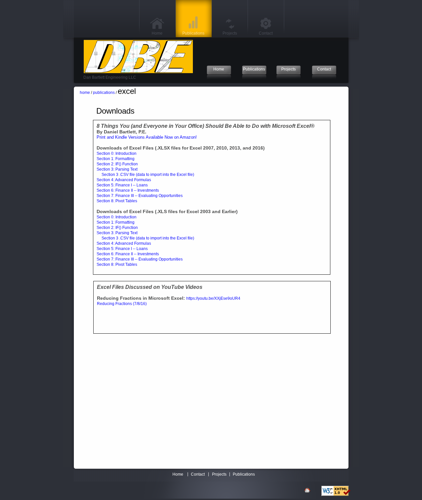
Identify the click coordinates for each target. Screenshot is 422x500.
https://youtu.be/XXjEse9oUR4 (213, 298)
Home (157, 33)
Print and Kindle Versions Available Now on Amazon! (147, 137)
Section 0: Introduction (116, 153)
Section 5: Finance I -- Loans (122, 185)
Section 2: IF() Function (117, 164)
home (85, 92)
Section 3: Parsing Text (117, 169)
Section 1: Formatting (116, 158)
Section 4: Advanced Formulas (124, 180)
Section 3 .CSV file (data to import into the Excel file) (148, 174)
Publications (193, 33)
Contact (266, 33)
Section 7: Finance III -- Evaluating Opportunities (140, 195)
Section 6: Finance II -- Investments (128, 190)
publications (104, 92)
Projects (230, 33)
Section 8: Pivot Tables (117, 201)
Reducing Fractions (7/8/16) (122, 303)
